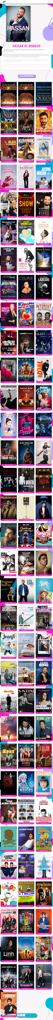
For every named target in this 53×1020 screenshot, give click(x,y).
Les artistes (26, 76)
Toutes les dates (9, 106)
